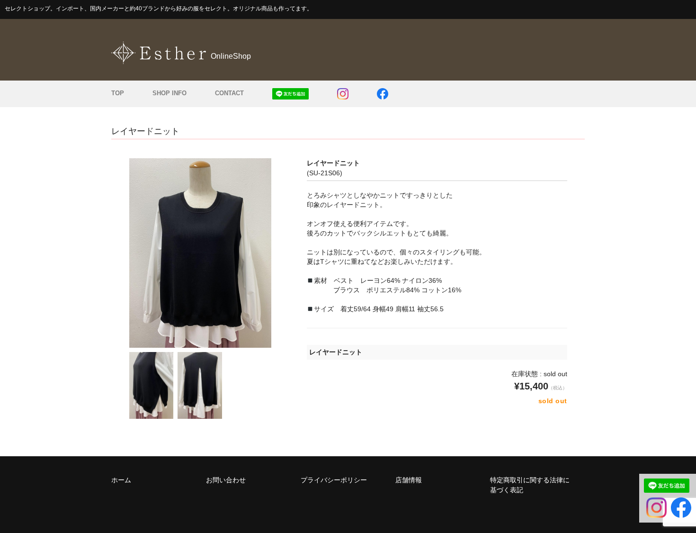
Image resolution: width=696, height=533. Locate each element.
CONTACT (229, 93)
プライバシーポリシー (334, 480)
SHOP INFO (169, 93)
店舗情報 (408, 480)
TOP (117, 93)
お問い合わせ (226, 480)
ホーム (121, 480)
